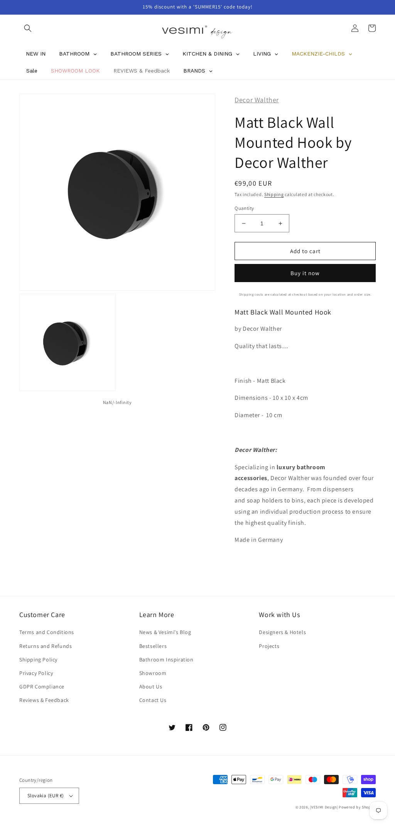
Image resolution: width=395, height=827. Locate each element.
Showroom (153, 673)
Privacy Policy (36, 673)
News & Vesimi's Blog (165, 632)
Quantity (244, 208)
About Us (150, 686)
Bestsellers (153, 646)
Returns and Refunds (45, 646)
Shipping (274, 194)
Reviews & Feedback (44, 700)
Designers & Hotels (282, 632)
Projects (269, 646)
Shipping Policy (38, 659)
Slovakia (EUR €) (45, 795)
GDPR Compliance (41, 686)
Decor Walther (257, 99)
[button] (27, 28)
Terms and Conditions (46, 632)
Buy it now (305, 273)
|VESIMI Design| (324, 807)
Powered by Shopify (357, 807)
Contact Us (153, 700)
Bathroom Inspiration (166, 659)
